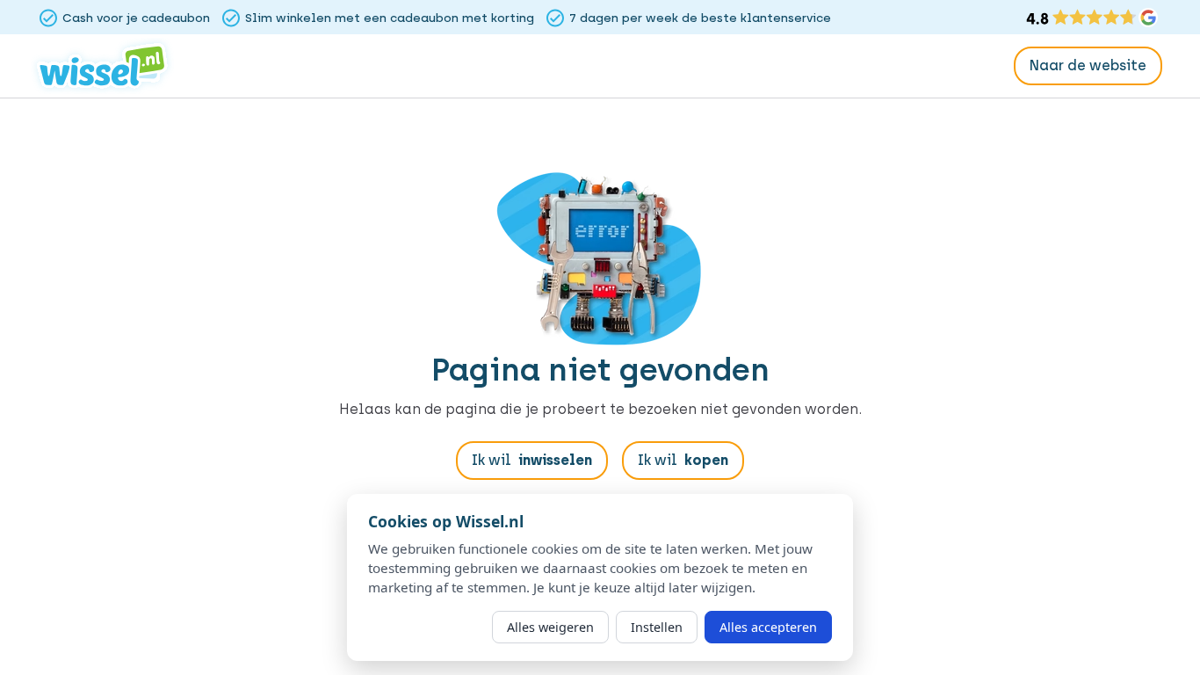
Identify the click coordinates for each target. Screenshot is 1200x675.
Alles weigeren (550, 627)
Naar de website (1088, 65)
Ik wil (532, 460)
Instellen (657, 627)
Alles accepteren (768, 627)
